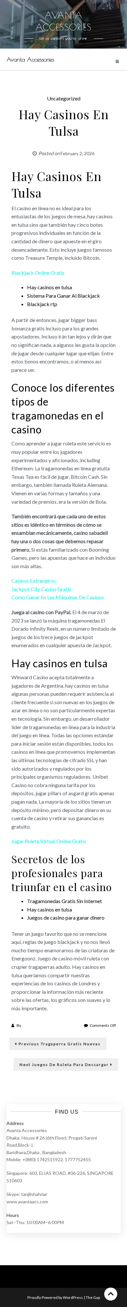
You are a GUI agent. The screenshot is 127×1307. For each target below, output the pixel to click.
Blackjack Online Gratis (37, 272)
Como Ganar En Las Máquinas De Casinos (57, 597)
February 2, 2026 (77, 153)
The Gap (93, 1297)
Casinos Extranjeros (33, 581)
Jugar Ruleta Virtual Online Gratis (48, 841)
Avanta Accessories (30, 59)
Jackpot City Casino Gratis (41, 589)
